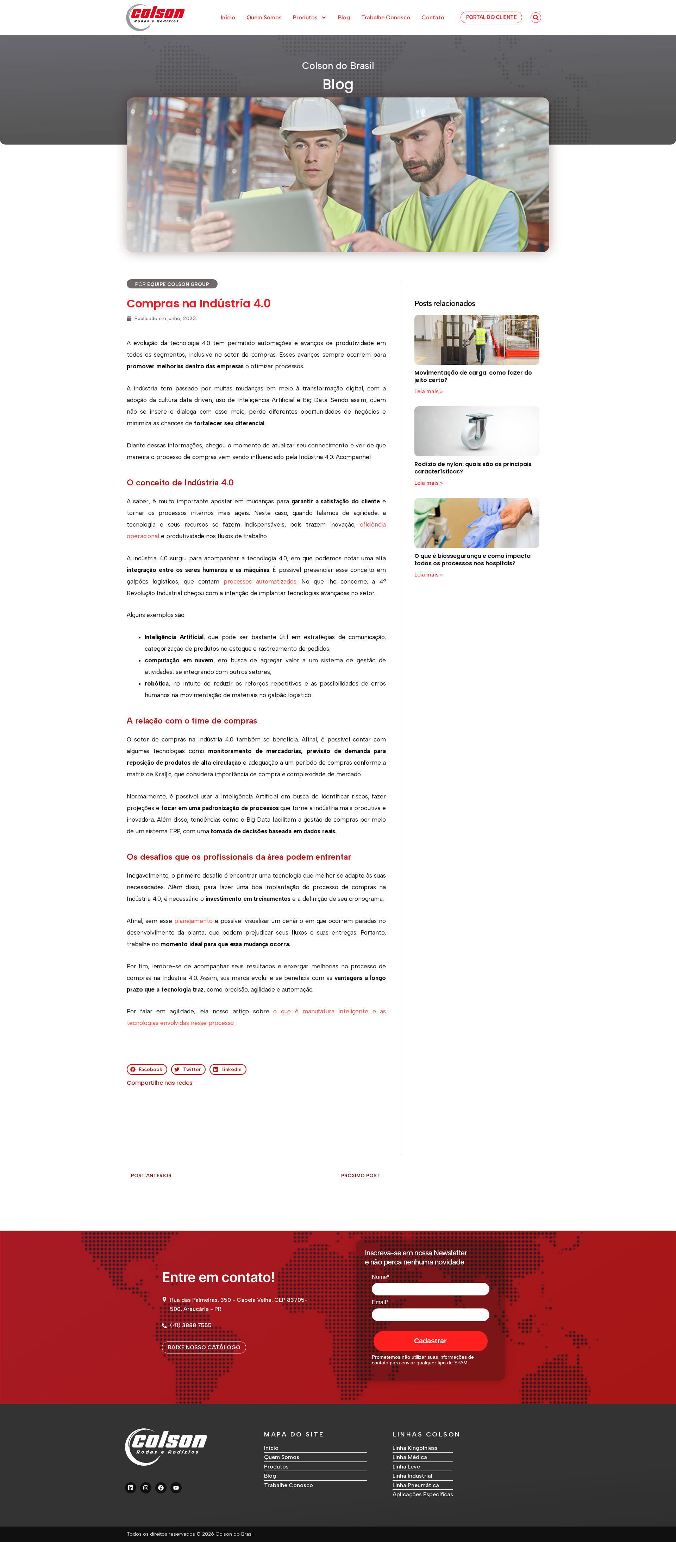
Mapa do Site (294, 1434)
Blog (344, 17)
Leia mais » (428, 391)
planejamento (193, 920)
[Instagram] (145, 1487)
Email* (380, 1302)
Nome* (380, 1277)
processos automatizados (260, 581)
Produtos (305, 17)
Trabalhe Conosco (385, 17)
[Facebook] (161, 1487)
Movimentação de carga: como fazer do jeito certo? (473, 376)
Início (228, 17)
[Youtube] (176, 1487)
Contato (432, 17)
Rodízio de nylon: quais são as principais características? (473, 468)
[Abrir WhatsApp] (658, 1524)
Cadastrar (430, 1341)
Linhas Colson (427, 1434)
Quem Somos (264, 17)
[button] (536, 17)
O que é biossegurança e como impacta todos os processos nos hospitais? (472, 559)
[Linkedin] (130, 1487)
